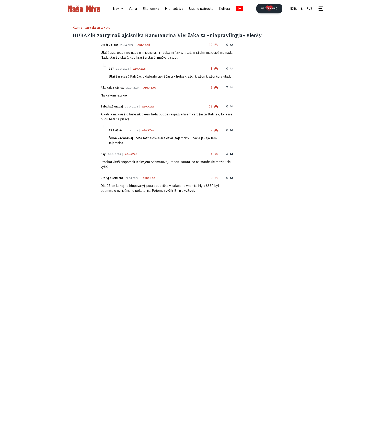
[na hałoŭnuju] (84, 8)
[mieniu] (321, 8)
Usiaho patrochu (201, 9)
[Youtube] (239, 8)
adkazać (143, 45)
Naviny (118, 9)
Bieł (293, 8)
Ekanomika (151, 9)
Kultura (224, 9)
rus (309, 8)
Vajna (133, 9)
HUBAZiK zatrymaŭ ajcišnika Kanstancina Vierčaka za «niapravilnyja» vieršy (167, 35)
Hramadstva (174, 9)
